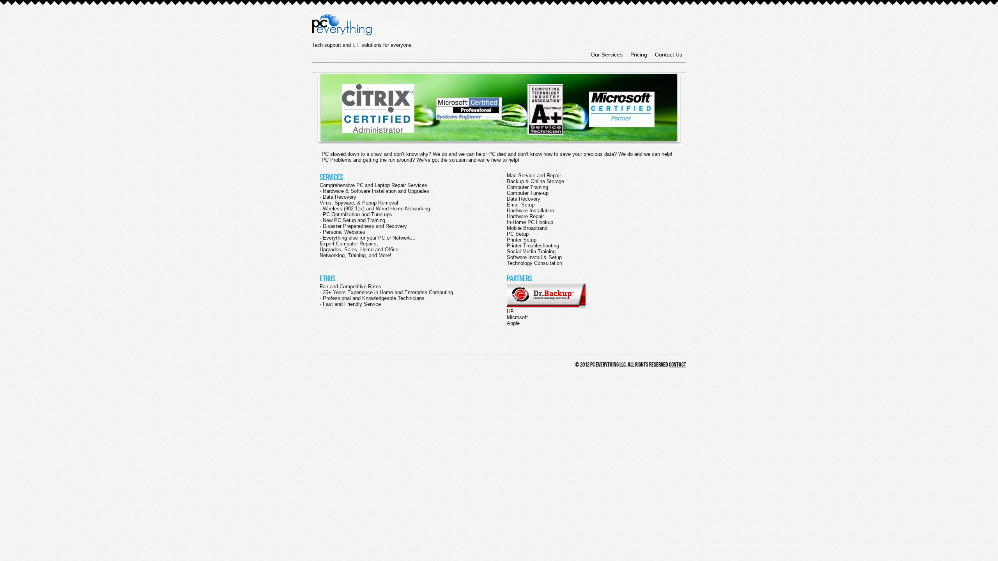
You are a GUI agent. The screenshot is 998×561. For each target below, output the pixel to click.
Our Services (607, 54)
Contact (677, 365)
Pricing (638, 54)
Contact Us (668, 54)
